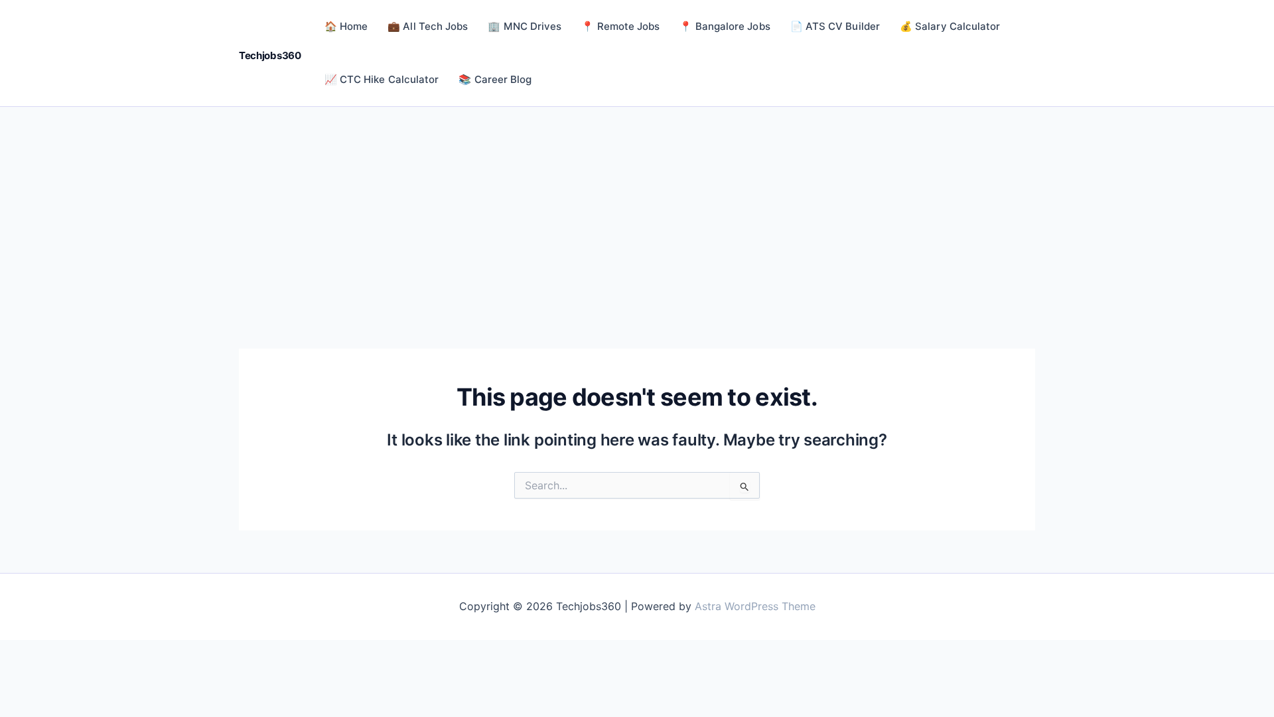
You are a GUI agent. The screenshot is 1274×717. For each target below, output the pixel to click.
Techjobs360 (270, 55)
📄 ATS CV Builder (835, 26)
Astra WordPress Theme (755, 606)
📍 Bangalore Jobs (724, 26)
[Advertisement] (637, 206)
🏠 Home (346, 26)
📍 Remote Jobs (620, 26)
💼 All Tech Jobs (428, 26)
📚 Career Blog (495, 79)
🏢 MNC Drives (524, 26)
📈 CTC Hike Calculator (381, 79)
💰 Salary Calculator (950, 26)
